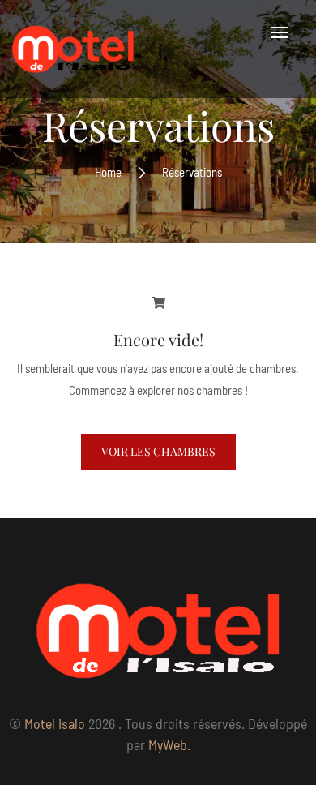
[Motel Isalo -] (73, 49)
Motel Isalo (54, 723)
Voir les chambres (158, 451)
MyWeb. (169, 744)
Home (108, 172)
